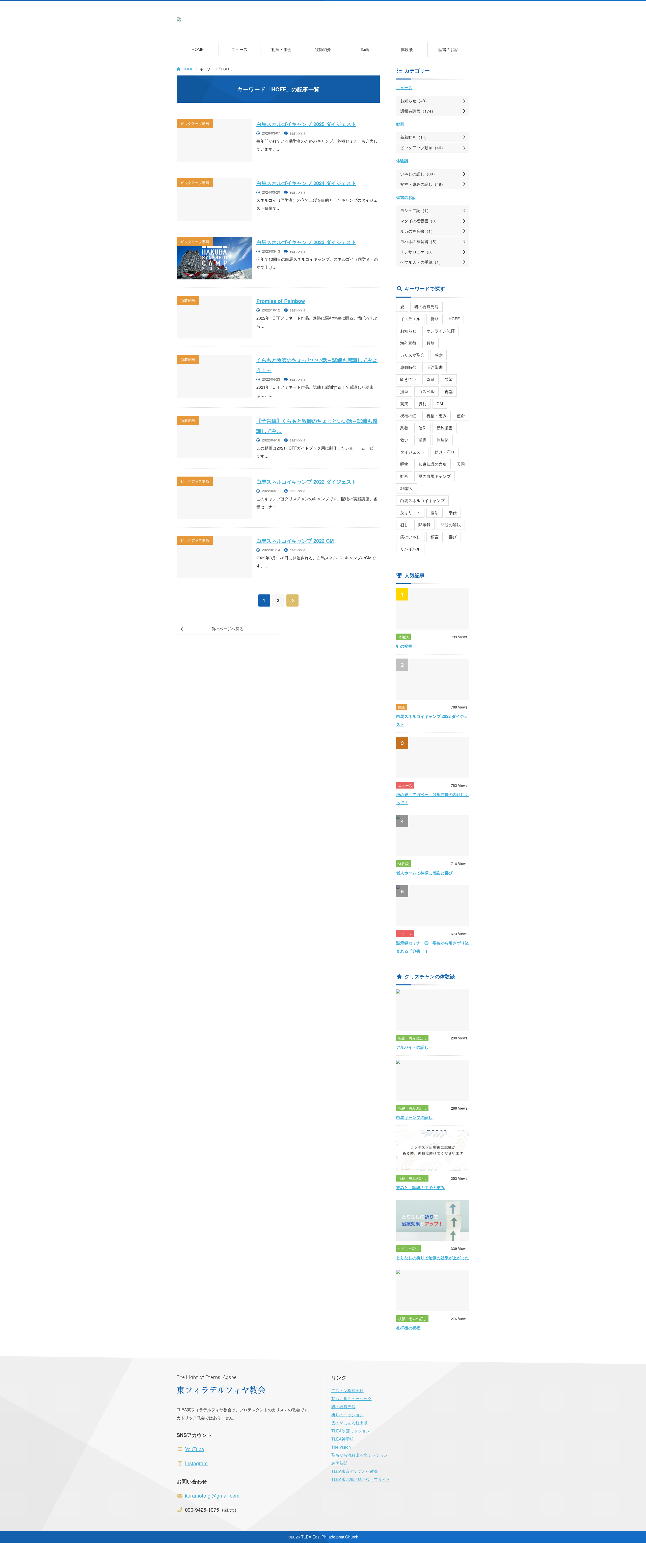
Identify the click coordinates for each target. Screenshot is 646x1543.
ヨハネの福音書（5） (419, 241)
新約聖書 (445, 428)
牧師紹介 (323, 49)
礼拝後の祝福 (408, 1328)
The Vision (341, 1447)
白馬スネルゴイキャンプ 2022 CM (295, 540)
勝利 (422, 403)
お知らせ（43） (414, 100)
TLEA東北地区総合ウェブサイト (360, 1479)
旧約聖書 (434, 367)
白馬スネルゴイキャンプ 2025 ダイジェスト (306, 123)
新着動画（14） (414, 137)
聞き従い (408, 379)
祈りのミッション (347, 1415)
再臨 (449, 391)
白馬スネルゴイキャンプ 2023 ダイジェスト (306, 242)
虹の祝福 (404, 646)
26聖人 (406, 488)
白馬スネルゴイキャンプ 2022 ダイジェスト (306, 481)
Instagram (196, 1463)
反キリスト (410, 512)
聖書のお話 (448, 49)
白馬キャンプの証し (414, 1117)
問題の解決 (451, 525)
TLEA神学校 (342, 1439)
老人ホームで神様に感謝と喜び (424, 873)
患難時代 (408, 367)
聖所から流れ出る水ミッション (359, 1455)
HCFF (454, 319)
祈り (434, 319)
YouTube (194, 1449)
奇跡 (430, 379)
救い (404, 440)
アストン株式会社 (347, 1390)
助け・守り (445, 452)
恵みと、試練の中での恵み (420, 1187)
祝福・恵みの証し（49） (422, 184)
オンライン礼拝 (440, 331)
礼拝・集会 (281, 49)
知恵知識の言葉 (432, 464)
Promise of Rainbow (280, 300)
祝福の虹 (408, 416)
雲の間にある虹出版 (349, 1423)
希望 (449, 379)
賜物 (404, 464)
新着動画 (188, 300)
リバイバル (410, 549)
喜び (453, 537)
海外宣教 (408, 343)
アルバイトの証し (412, 1047)
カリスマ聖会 (412, 355)
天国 (461, 464)
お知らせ (408, 331)
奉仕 (453, 512)
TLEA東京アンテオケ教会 (354, 1471)
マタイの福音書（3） (419, 221)
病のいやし (410, 537)
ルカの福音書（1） (417, 231)
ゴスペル (426, 391)
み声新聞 (339, 1463)
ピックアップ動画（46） (422, 147)
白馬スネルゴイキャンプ (422, 500)
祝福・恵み (436, 416)
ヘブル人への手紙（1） (421, 262)
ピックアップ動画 (195, 123)
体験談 (407, 49)
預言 (434, 537)
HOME (198, 49)
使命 (461, 416)
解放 (430, 343)
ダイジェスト (412, 452)
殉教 (404, 428)
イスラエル (410, 319)
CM (440, 403)
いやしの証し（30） (418, 174)
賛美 (404, 403)
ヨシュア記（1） (415, 210)
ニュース (239, 49)
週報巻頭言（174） (417, 111)
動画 (365, 49)
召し (404, 525)
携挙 (404, 391)
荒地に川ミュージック (351, 1398)
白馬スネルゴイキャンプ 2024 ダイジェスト (306, 183)
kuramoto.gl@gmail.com (212, 1495)
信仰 (422, 428)
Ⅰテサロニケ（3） (417, 252)
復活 (434, 512)
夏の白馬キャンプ (434, 476)
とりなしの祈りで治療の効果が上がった (432, 1258)
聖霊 (422, 440)
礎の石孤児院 (426, 306)
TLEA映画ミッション (350, 1431)
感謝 (439, 355)
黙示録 (424, 525)
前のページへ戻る (227, 629)
